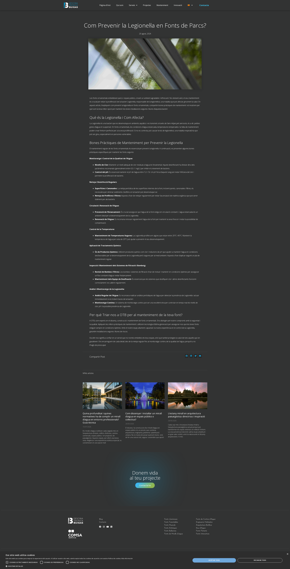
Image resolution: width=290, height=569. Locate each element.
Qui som (119, 5)
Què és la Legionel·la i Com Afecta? (116, 117)
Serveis (132, 5)
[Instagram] (104, 527)
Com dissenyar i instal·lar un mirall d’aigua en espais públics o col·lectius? (143, 416)
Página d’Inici (105, 5)
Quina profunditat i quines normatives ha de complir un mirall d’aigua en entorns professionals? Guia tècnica (101, 418)
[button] (186, 356)
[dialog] (145, 560)
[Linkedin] (111, 527)
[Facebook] (100, 527)
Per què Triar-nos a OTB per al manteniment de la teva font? (135, 314)
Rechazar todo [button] (260, 560)
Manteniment (162, 5)
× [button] (287, 554)
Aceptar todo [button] (214, 560)
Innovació (178, 5)
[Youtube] (108, 527)
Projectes (147, 5)
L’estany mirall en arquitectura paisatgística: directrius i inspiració (186, 415)
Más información (127, 558)
